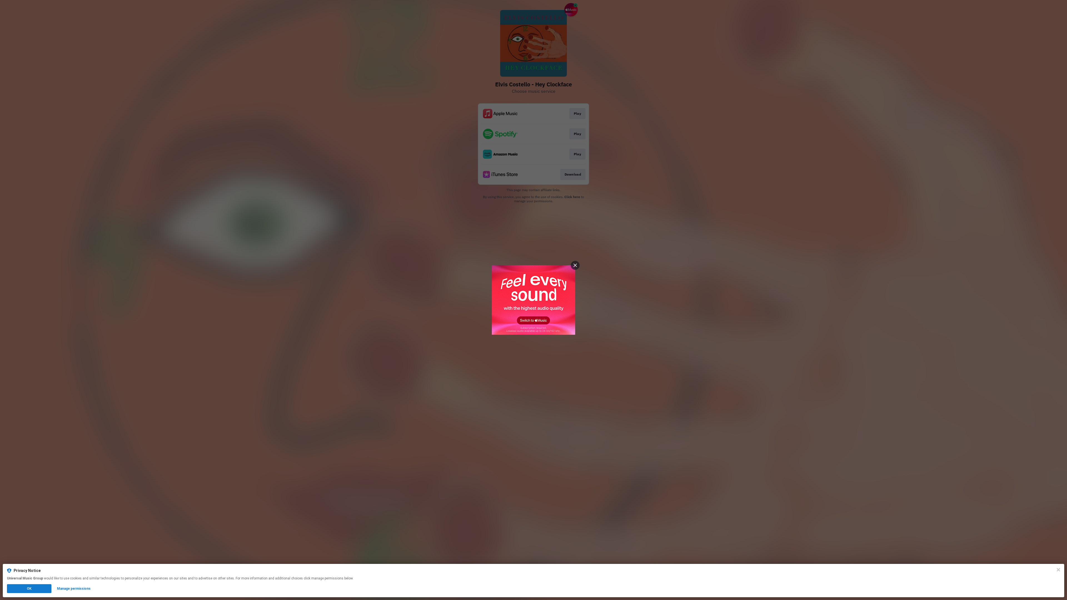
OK (29, 589)
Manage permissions (74, 589)
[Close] (1058, 569)
